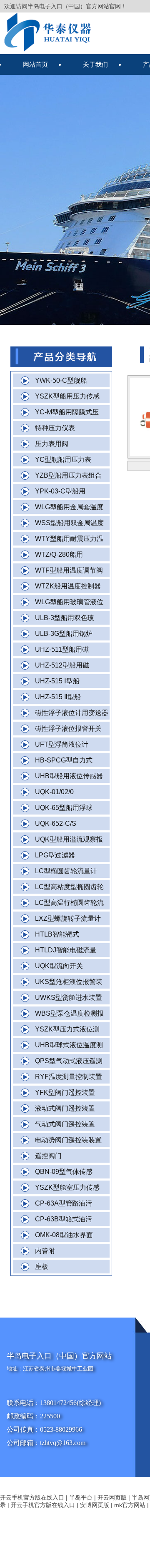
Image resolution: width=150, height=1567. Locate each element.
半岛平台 (80, 1497)
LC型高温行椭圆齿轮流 (69, 902)
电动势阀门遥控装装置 (68, 1139)
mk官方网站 (129, 1505)
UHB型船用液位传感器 (69, 776)
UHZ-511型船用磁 (62, 649)
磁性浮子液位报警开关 (68, 728)
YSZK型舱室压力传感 (67, 1187)
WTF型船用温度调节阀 (69, 570)
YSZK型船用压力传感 (67, 396)
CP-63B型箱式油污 (63, 1219)
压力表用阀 (51, 443)
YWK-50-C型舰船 (61, 380)
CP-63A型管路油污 (63, 1203)
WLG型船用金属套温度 (69, 507)
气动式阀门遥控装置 (65, 1124)
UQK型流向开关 (59, 965)
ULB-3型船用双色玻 (64, 617)
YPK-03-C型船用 (60, 491)
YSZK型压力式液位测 (67, 1029)
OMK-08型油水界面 (64, 1234)
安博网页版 (94, 1505)
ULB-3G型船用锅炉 (63, 633)
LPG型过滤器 (55, 855)
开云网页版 (112, 1497)
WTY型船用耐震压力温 (69, 538)
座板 (41, 1266)
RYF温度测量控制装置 (68, 1076)
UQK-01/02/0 (54, 791)
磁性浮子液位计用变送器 (71, 712)
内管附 (45, 1250)
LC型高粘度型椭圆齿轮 (69, 886)
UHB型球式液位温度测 (69, 1045)
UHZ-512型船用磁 (62, 665)
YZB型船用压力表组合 (68, 475)
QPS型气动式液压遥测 (68, 1060)
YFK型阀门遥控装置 (65, 1092)
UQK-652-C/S (55, 823)
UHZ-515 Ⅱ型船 (58, 696)
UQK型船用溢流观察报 (69, 839)
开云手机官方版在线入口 (32, 1497)
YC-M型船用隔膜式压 (67, 412)
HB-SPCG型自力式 (63, 760)
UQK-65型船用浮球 (63, 807)
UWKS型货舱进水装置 (68, 997)
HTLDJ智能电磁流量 (65, 950)
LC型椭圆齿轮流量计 (66, 870)
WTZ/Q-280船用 (59, 554)
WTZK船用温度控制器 (68, 586)
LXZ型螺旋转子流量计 (68, 918)
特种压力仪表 (55, 427)
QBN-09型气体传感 (63, 1171)
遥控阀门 (48, 1155)
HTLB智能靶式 (57, 934)
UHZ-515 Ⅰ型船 (57, 681)
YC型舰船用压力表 (63, 459)
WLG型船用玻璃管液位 (69, 601)
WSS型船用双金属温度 (69, 522)
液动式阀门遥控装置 (65, 1108)
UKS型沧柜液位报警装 (68, 981)
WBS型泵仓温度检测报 (69, 1013)
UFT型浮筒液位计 (61, 744)
